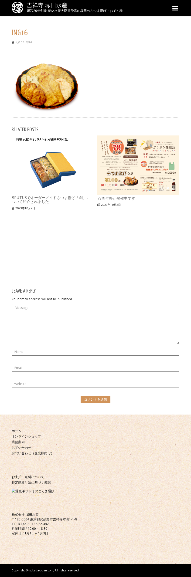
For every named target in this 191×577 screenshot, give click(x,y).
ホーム (16, 431)
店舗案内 (18, 442)
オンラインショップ (26, 436)
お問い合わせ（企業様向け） (33, 453)
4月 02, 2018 (23, 42)
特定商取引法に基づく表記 (31, 482)
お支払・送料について (28, 477)
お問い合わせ (21, 447)
